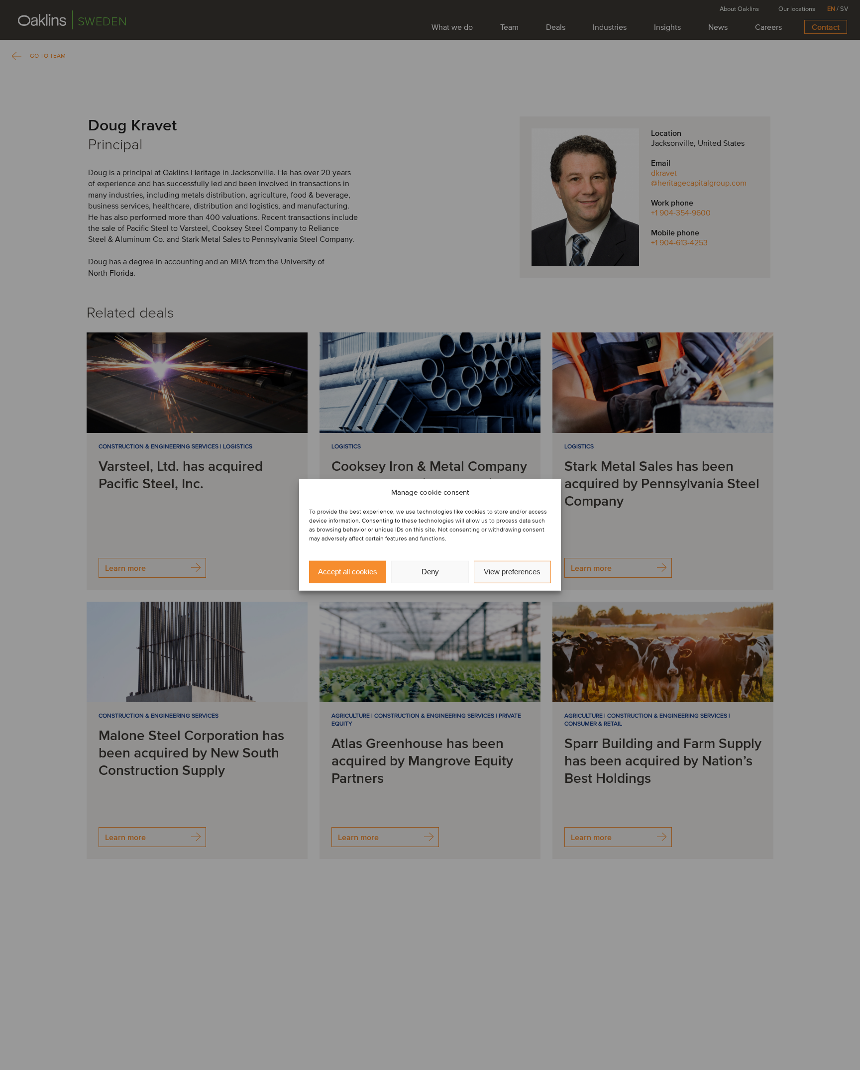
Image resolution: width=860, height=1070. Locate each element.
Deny (430, 572)
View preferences (512, 572)
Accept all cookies (347, 572)
